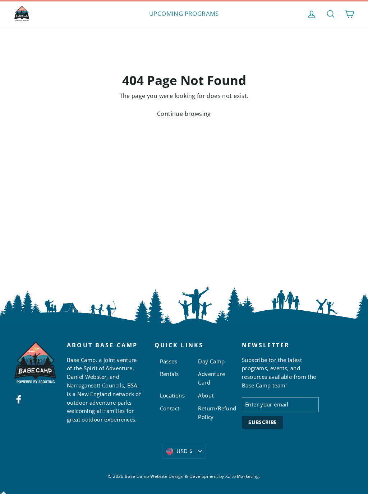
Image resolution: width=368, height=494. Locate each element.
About (205, 395)
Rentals (169, 373)
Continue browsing (184, 114)
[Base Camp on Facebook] (18, 399)
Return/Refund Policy (214, 412)
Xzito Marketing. (242, 476)
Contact (170, 408)
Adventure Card (211, 378)
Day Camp (211, 361)
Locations (172, 395)
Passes (168, 361)
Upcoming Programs (184, 13)
